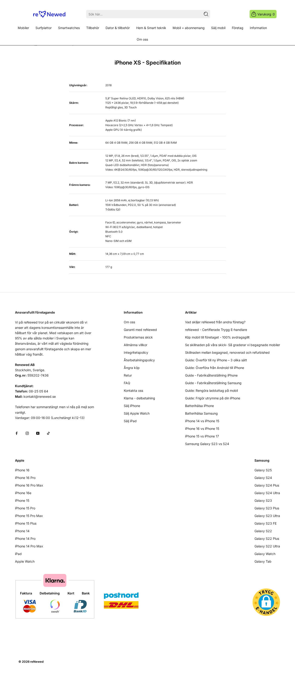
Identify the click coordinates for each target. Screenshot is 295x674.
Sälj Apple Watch (137, 413)
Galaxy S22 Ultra (267, 546)
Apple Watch (25, 561)
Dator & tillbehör (118, 28)
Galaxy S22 (263, 531)
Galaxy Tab (262, 561)
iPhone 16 (22, 470)
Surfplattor (43, 28)
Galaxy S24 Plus (266, 485)
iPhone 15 (22, 500)
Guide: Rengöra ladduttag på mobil (211, 390)
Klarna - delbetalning (139, 398)
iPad (18, 554)
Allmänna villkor (135, 345)
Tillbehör (92, 28)
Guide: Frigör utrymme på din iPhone (212, 398)
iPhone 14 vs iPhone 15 (202, 421)
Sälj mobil (218, 28)
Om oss (142, 39)
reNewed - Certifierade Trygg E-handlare (216, 330)
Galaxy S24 (263, 478)
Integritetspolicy (136, 352)
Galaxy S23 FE (265, 523)
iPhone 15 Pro (25, 508)
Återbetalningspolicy (139, 360)
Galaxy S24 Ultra (267, 493)
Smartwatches (69, 28)
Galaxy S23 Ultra (267, 516)
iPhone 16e (23, 493)
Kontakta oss (133, 390)
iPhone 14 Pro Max (29, 546)
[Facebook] (16, 433)
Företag (237, 28)
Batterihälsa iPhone (199, 406)
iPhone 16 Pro (25, 478)
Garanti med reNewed (140, 330)
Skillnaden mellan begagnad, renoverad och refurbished (227, 352)
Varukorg (266, 14)
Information (258, 28)
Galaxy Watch (264, 554)
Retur (128, 375)
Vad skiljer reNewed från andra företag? (215, 322)
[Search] (206, 14)
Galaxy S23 (263, 500)
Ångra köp (132, 368)
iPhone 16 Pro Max (29, 485)
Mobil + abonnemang (189, 28)
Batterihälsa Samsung (201, 413)
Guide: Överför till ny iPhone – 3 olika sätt (216, 360)
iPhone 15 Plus (25, 523)
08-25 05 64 (38, 391)
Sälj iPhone (132, 406)
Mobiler (23, 28)
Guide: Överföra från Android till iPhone (214, 368)
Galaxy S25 (263, 470)
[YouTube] (37, 433)
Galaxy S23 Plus (266, 508)
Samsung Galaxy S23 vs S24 (207, 444)
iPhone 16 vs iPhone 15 (202, 429)
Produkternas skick (138, 337)
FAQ (127, 383)
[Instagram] (27, 433)
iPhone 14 (22, 531)
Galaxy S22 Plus (266, 538)
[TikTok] (48, 433)
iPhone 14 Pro (25, 538)
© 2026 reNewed (31, 661)
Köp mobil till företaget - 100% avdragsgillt (217, 337)
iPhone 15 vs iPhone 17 (202, 436)
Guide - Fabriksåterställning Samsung (213, 383)
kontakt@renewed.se (40, 396)
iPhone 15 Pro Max (29, 516)
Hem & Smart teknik (151, 28)
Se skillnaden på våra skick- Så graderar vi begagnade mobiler (232, 345)
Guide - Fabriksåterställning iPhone (211, 375)
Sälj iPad (130, 421)
